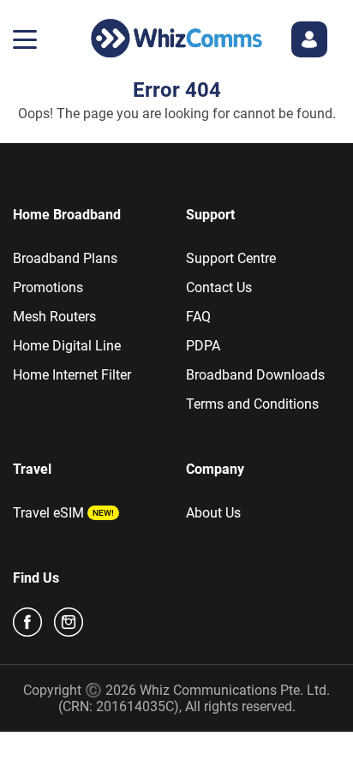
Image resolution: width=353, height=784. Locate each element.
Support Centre (231, 258)
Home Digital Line (67, 346)
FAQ (198, 316)
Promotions (48, 287)
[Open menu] (25, 39)
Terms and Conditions (252, 404)
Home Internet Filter (72, 375)
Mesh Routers (54, 316)
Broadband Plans (65, 258)
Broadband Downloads (255, 375)
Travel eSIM (48, 513)
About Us (213, 513)
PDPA (203, 346)
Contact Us (219, 287)
